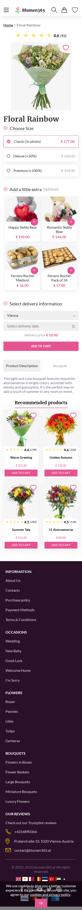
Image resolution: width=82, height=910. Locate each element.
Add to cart (41, 346)
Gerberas (12, 741)
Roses (10, 701)
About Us (12, 580)
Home (8, 25)
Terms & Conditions (20, 619)
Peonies (11, 711)
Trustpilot (36, 823)
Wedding (12, 641)
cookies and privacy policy (50, 894)
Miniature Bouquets (21, 791)
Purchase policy (17, 600)
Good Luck (13, 660)
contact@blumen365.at (32, 850)
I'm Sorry (12, 680)
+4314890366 (25, 831)
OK (41, 903)
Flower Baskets (17, 772)
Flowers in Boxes (18, 762)
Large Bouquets (17, 782)
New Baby (13, 651)
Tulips (10, 731)
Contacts (12, 590)
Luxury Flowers (17, 801)
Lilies (9, 721)
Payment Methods (20, 610)
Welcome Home (18, 670)
